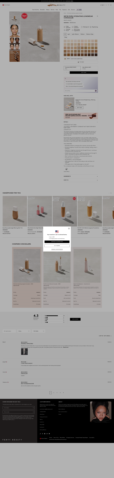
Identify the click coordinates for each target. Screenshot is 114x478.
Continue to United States (57, 241)
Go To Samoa (57, 245)
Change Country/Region (57, 249)
